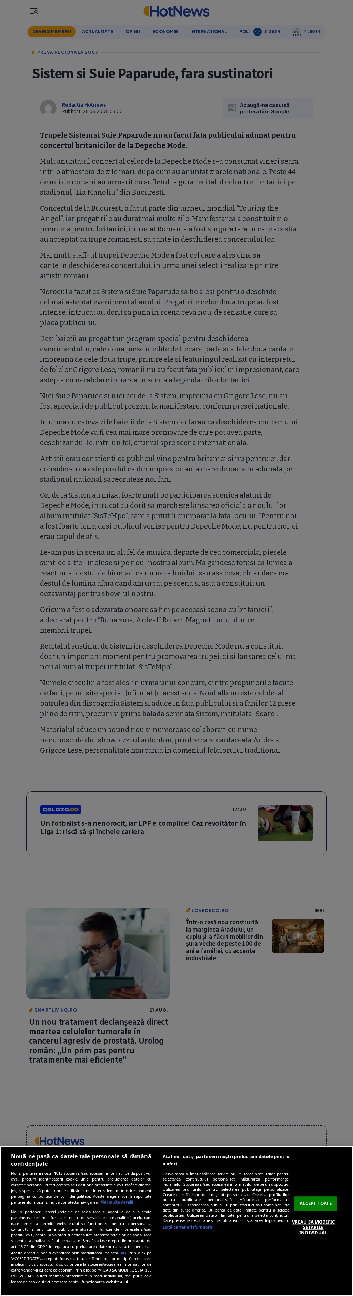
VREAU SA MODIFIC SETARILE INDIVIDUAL (313, 1227)
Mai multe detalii (116, 1202)
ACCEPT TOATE (316, 1203)
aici (123, 1253)
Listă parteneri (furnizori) (187, 1227)
